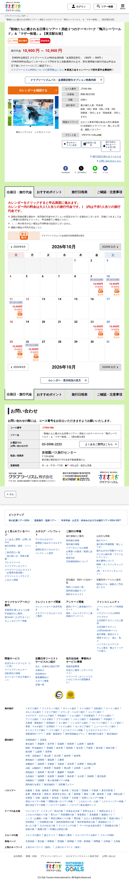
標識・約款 (31, 856)
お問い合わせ (108, 856)
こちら (38, 227)
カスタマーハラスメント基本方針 (82, 856)
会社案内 (18, 856)
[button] (11, 112)
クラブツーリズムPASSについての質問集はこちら (37, 69)
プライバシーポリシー (51, 856)
